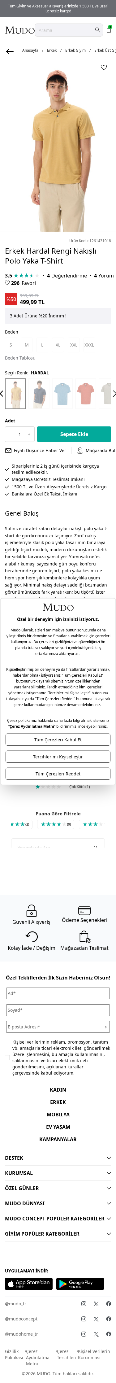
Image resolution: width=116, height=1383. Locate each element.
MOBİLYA (58, 1114)
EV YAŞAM (58, 1126)
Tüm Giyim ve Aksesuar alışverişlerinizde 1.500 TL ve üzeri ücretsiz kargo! (58, 8)
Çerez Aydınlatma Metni (37, 1357)
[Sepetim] (109, 30)
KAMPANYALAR (58, 1139)
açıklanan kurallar (65, 1067)
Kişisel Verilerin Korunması (94, 1354)
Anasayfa (30, 50)
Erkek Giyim (75, 50)
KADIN (58, 1089)
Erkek (52, 50)
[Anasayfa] (20, 30)
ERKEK (58, 1102)
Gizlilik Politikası (14, 1354)
